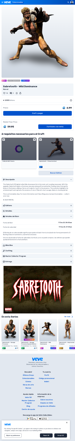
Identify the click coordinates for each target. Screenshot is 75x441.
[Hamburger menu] (2, 2)
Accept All (61, 435)
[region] (36, 429)
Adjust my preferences (13, 435)
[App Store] (43, 418)
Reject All (46, 435)
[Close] (67, 422)
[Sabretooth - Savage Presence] (10, 341)
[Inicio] (7, 2)
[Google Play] (31, 418)
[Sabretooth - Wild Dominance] (48, 341)
